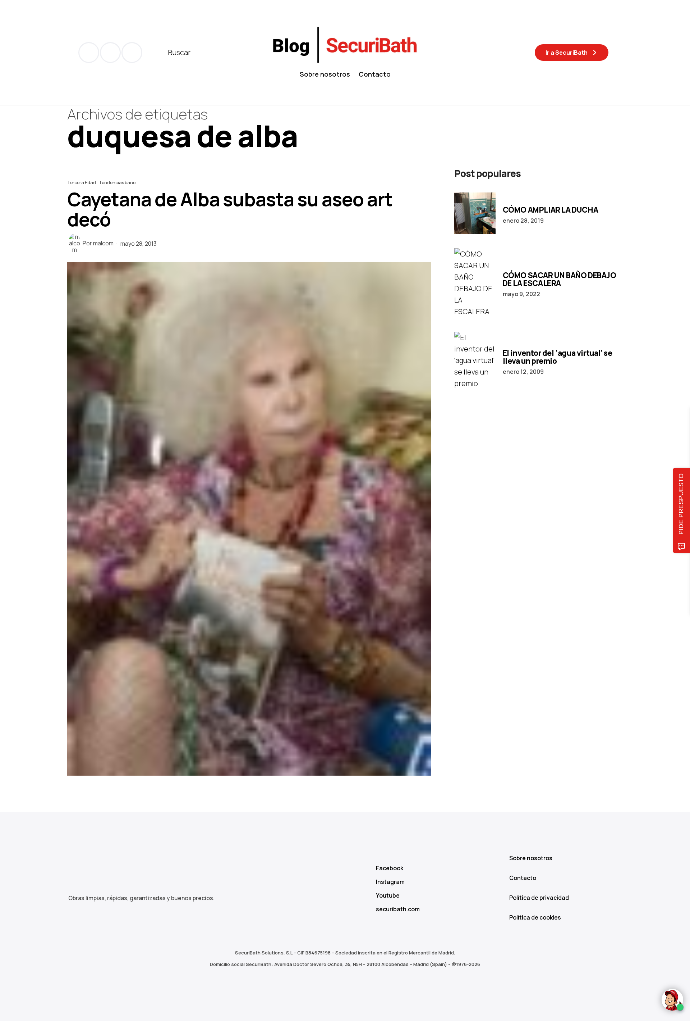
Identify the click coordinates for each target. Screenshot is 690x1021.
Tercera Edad (81, 183)
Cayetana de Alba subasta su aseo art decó (229, 209)
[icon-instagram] (131, 52)
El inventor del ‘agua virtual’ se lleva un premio (557, 357)
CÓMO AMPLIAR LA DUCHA (550, 210)
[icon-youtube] (110, 52)
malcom (103, 243)
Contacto (375, 74)
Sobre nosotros (325, 74)
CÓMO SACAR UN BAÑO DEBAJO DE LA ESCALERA (559, 279)
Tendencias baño (117, 183)
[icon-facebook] (88, 52)
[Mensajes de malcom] (74, 243)
